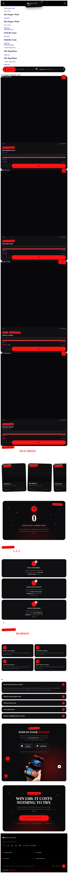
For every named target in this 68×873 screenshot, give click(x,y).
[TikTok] (15, 845)
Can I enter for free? (9, 709)
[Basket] (64, 3)
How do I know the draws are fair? (13, 684)
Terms (53, 866)
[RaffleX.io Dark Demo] (34, 4)
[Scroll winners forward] (9, 459)
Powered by (9, 870)
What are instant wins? (9, 703)
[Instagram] (8, 845)
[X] (12, 845)
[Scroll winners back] (4, 459)
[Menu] (3, 3)
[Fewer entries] (3, 166)
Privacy (58, 866)
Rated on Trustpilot (30, 845)
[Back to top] (63, 866)
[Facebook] (4, 845)
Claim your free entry (32, 818)
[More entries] (9, 166)
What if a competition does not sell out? (14, 716)
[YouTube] (19, 845)
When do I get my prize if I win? (12, 696)
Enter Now (7, 18)
